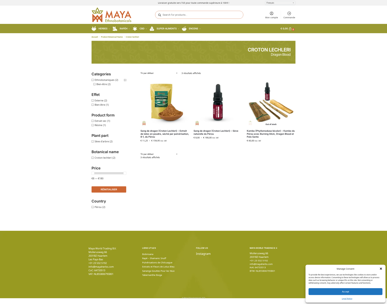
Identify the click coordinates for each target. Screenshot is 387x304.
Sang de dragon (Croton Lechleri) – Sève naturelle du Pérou (216, 132)
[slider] (92, 173)
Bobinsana (147, 254)
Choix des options (164, 147)
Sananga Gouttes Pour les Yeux (158, 270)
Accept (345, 291)
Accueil (95, 37)
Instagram (203, 254)
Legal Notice (347, 298)
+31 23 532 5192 (98, 263)
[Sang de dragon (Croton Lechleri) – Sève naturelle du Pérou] (218, 102)
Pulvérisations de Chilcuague (157, 262)
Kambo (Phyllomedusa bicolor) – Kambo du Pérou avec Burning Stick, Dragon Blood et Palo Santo (271, 133)
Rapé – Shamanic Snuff (154, 258)
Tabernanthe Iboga (152, 274)
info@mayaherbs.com (101, 266)
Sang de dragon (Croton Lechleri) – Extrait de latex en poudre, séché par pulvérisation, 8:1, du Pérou (165, 133)
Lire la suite (271, 147)
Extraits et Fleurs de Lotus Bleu (158, 266)
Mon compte (271, 17)
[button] (380, 268)
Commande (289, 17)
